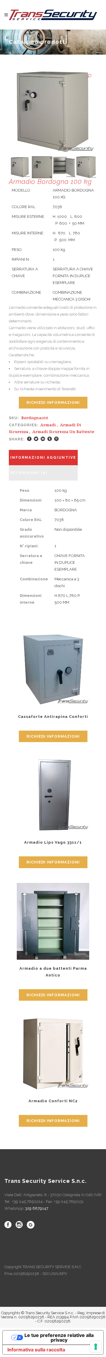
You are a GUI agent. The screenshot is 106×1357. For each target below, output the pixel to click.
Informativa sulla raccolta (36, 1350)
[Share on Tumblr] (49, 439)
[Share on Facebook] (29, 439)
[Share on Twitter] (36, 439)
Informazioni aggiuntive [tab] (43, 457)
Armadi (48, 424)
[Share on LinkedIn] (43, 439)
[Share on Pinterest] (56, 439)
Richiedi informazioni (53, 402)
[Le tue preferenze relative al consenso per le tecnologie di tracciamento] (95, 1346)
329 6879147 (36, 1208)
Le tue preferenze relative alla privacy (59, 1337)
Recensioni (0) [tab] (28, 473)
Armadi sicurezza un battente (63, 431)
